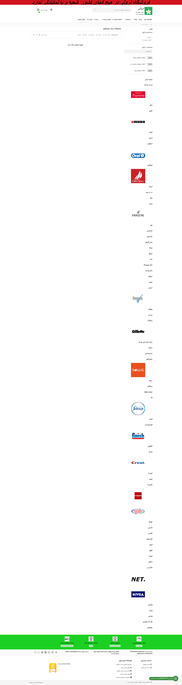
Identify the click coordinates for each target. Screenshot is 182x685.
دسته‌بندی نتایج (147, 32)
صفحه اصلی (147, 20)
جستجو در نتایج (147, 47)
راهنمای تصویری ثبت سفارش (124, 665)
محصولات (128, 20)
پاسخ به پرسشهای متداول (123, 677)
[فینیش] (138, 436)
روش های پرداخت (125, 674)
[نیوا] (138, 594)
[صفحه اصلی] (151, 24)
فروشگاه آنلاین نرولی (125, 661)
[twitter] (42, 652)
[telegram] (55, 652)
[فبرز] (138, 408)
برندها (140, 20)
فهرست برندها (144, 24)
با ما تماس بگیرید (146, 668)
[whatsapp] (49, 652)
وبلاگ (135, 20)
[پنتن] (138, 214)
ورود (46, 10)
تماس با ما (89, 20)
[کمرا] (138, 511)
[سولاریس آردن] (138, 370)
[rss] (38, 652)
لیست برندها (148, 85)
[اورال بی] (138, 154)
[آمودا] (138, 122)
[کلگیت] (138, 496)
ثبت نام (43, 10)
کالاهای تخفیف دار (117, 20)
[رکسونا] (138, 299)
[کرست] (138, 463)
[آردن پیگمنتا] (138, 94)
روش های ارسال (125, 668)
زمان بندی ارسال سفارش (123, 671)
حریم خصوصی (146, 665)
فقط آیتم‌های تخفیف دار (137, 64)
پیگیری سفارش (81, 20)
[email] (35, 652)
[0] (38, 10)
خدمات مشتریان (146, 661)
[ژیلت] (138, 331)
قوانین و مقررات (106, 20)
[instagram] (52, 652)
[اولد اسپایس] (138, 176)
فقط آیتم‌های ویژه (139, 71)
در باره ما (96, 20)
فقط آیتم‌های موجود (139, 58)
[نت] (138, 578)
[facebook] (45, 652)
